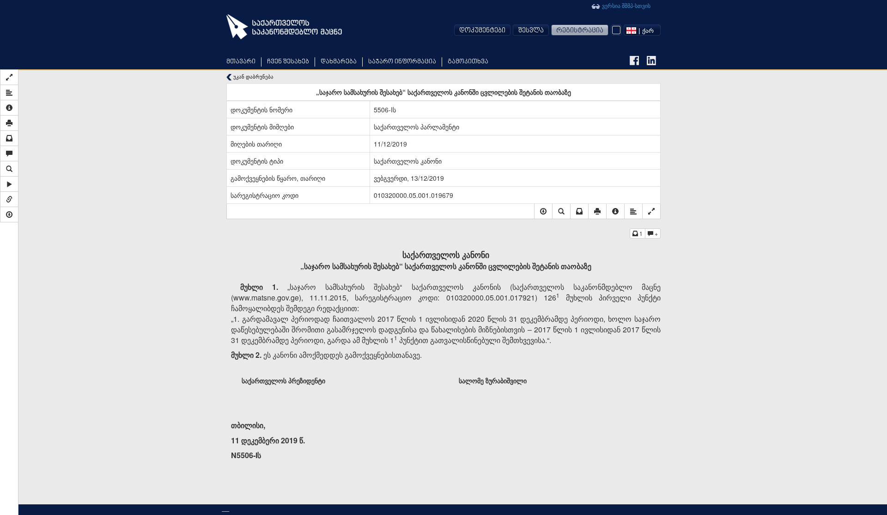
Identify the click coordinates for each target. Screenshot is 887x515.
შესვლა (531, 30)
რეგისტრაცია (579, 30)
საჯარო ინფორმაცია (402, 62)
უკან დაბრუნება (252, 76)
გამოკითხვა (468, 62)
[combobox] (642, 30)
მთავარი (240, 62)
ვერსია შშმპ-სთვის (625, 5)
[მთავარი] (284, 26)
